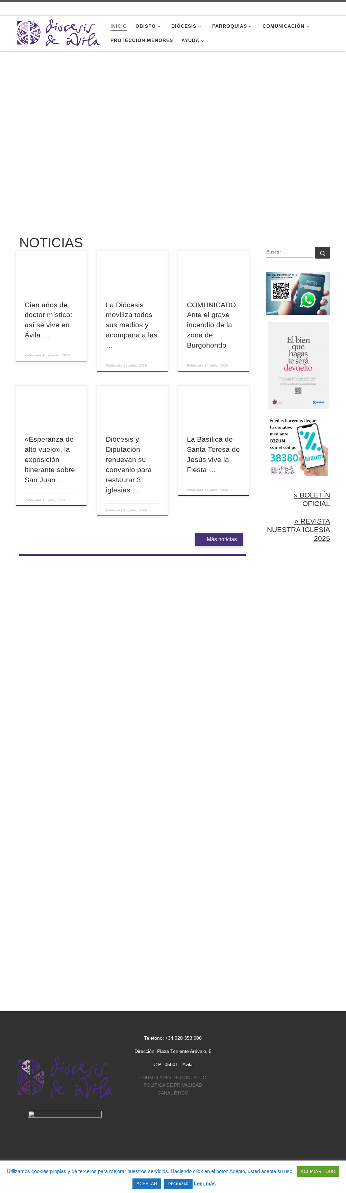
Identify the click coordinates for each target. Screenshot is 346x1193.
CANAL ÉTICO (173, 1093)
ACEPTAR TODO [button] (318, 1171)
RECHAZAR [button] (178, 1184)
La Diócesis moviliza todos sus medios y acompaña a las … (131, 325)
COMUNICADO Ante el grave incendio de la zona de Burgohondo (211, 325)
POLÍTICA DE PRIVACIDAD (173, 1085)
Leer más (205, 1183)
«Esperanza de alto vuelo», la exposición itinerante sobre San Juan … (50, 459)
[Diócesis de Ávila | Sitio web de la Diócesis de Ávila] (58, 32)
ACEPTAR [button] (147, 1183)
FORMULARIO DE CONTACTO (172, 1077)
